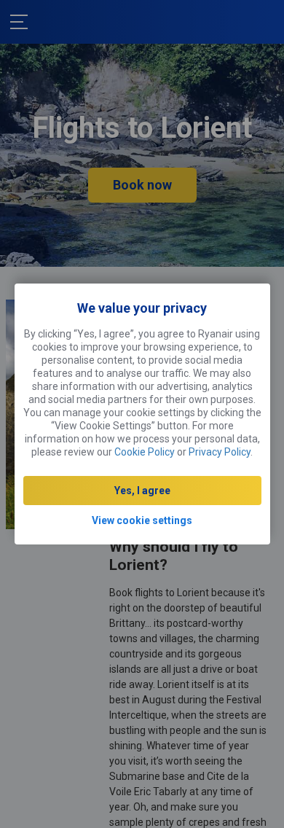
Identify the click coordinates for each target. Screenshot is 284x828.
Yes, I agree (142, 490)
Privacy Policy (220, 452)
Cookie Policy (144, 452)
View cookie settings (142, 520)
